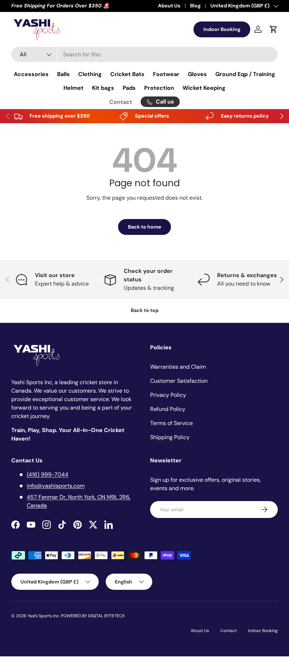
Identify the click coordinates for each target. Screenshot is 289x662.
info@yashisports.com (56, 485)
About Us (169, 5)
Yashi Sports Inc (43, 616)
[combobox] (144, 54)
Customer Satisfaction (179, 381)
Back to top (145, 310)
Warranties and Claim (178, 366)
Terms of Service (171, 423)
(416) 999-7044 (47, 474)
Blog (195, 5)
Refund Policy (167, 409)
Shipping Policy (170, 437)
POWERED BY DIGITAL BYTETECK (93, 616)
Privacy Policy (168, 395)
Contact (120, 102)
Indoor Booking (221, 29)
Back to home (144, 227)
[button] (273, 29)
